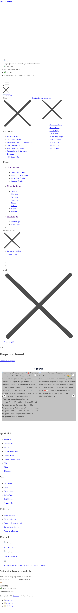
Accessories (9, 503)
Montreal (14, 194)
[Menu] (6, 88)
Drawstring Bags (56, 137)
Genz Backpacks (13, 145)
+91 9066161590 (11, 547)
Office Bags (15, 222)
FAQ (6, 463)
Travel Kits (54, 134)
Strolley (7, 487)
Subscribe (4, 585)
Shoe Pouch (54, 142)
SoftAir (14, 206)
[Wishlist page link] (5, 268)
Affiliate (7, 447)
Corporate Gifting (14, 251)
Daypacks (11, 154)
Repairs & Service (11, 531)
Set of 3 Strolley (17, 181)
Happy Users (9, 455)
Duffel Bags (16, 225)
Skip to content (6, 1)
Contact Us (8, 443)
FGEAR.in (16, 596)
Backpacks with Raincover (17, 151)
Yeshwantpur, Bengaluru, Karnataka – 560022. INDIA (25, 565)
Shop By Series (14, 186)
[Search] (39, 304)
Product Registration (12, 459)
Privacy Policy (9, 515)
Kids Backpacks (13, 157)
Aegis (13, 209)
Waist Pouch (55, 128)
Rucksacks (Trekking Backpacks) (19, 142)
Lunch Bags (54, 131)
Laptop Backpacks (14, 139)
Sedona (14, 191)
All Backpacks (12, 136)
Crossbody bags (56, 125)
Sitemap (7, 471)
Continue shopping (7, 361)
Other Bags (12, 216)
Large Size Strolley (18, 178)
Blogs (6, 467)
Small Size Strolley (18, 172)
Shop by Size (13, 167)
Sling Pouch (54, 145)
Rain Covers (54, 148)
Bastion (14, 212)
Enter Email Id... (25, 580)
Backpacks (8, 483)
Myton (13, 203)
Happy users (12, 254)
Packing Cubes (55, 139)
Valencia (14, 200)
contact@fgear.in (10, 556)
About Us (8, 440)
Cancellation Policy (11, 527)
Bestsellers (36, 98)
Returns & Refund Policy (13, 523)
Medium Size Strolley (19, 175)
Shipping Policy (10, 519)
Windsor (14, 197)
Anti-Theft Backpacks (15, 148)
